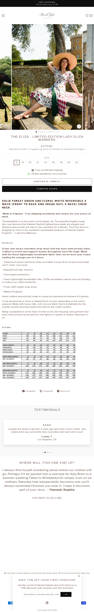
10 (29, 162)
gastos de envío (40, 149)
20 (68, 162)
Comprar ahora (47, 189)
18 (61, 162)
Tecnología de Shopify (47, 610)
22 (76, 162)
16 (53, 162)
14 (45, 162)
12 (37, 162)
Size (47, 158)
